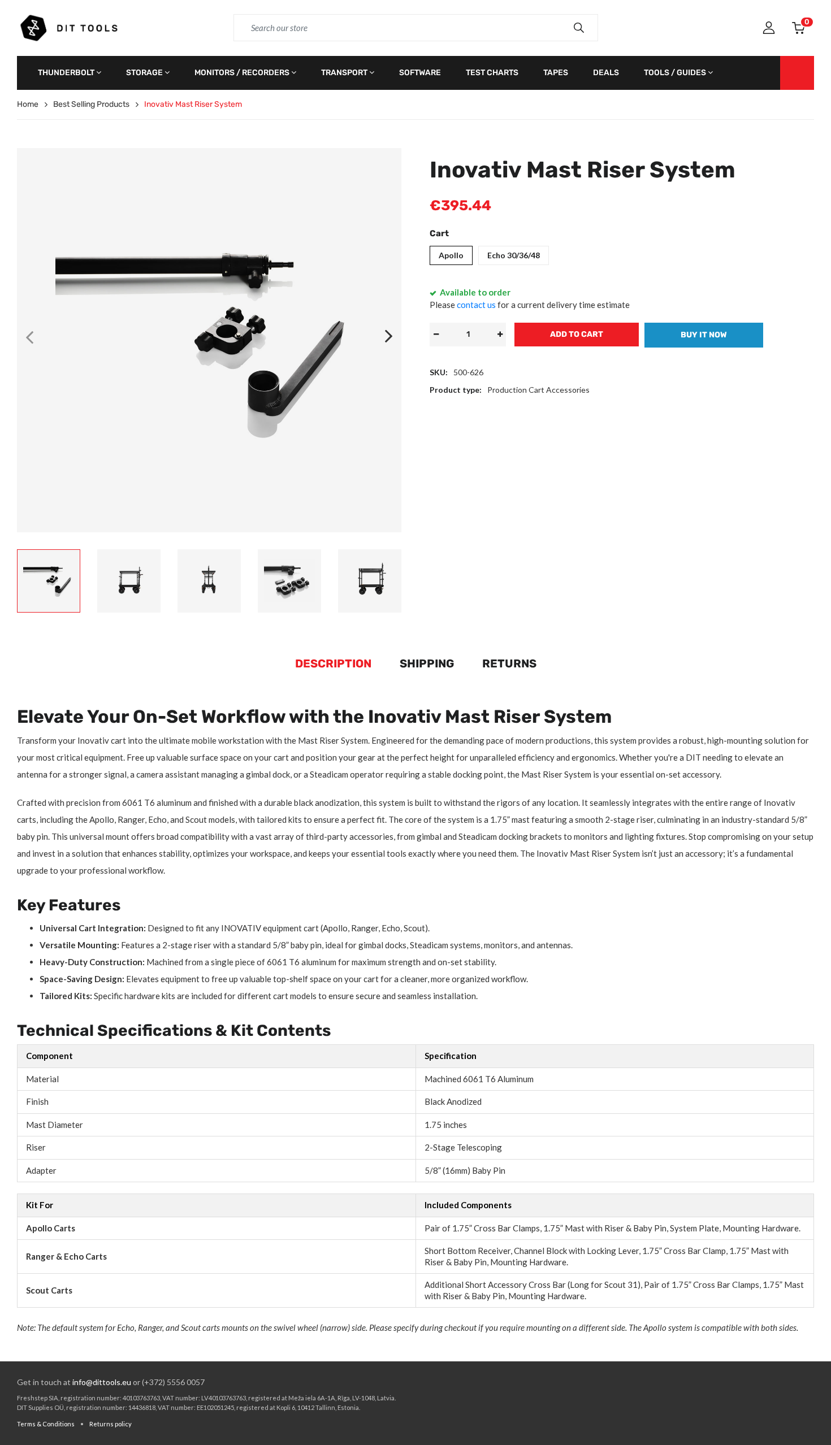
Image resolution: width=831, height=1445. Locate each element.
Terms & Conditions (46, 1423)
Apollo (451, 255)
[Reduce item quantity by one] (436, 334)
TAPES (555, 72)
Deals (606, 72)
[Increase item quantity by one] (500, 334)
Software (420, 72)
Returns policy (110, 1423)
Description (333, 663)
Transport (344, 72)
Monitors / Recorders (241, 72)
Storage (144, 72)
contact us (476, 305)
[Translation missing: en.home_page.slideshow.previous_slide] (29, 337)
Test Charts (492, 72)
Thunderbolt (66, 72)
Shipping (427, 663)
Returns (509, 663)
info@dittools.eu (101, 1382)
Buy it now (704, 335)
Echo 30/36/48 (513, 255)
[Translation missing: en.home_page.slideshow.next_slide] (388, 337)
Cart (439, 233)
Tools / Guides (675, 72)
